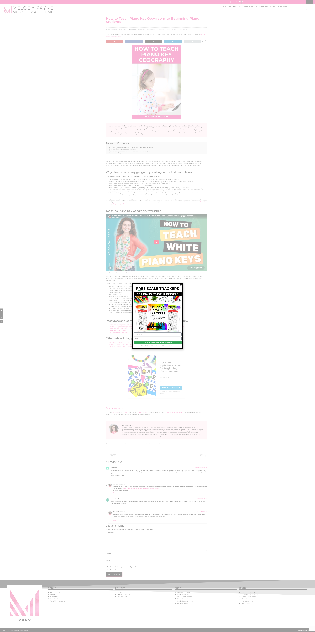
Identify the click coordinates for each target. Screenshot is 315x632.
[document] (157, 316)
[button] (181, 285)
